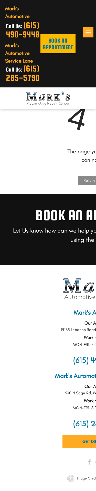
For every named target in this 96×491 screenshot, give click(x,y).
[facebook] (89, 462)
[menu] (88, 32)
